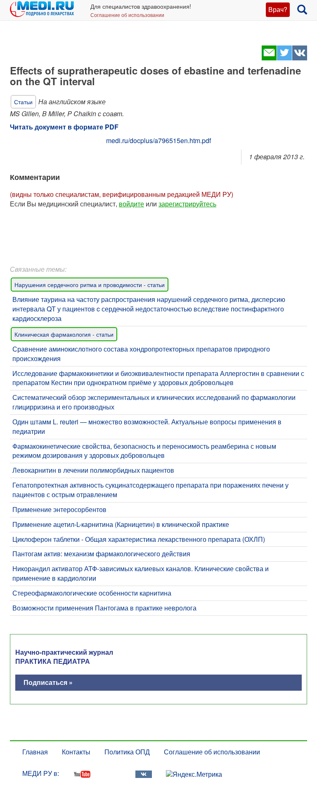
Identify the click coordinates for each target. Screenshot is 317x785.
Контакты (76, 751)
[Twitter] (284, 57)
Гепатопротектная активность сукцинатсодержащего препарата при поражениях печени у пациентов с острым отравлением (150, 489)
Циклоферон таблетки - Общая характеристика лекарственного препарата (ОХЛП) (138, 539)
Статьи (23, 102)
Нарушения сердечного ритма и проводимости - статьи (89, 284)
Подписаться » (48, 682)
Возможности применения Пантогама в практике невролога (104, 608)
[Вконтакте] (299, 57)
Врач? (277, 9)
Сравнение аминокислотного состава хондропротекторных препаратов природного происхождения (141, 353)
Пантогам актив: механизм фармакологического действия (101, 553)
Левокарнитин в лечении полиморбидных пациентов (93, 470)
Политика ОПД (127, 751)
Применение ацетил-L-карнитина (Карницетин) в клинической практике (120, 524)
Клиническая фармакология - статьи (64, 334)
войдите (131, 203)
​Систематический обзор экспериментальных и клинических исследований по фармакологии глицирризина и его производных (154, 402)
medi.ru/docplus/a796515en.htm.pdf (158, 140)
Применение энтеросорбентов (59, 509)
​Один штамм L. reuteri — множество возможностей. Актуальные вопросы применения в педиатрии (147, 426)
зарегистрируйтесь (187, 203)
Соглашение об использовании (127, 14)
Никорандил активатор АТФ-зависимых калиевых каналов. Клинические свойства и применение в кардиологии (140, 573)
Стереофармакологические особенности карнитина (91, 593)
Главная (35, 751)
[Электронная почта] (269, 57)
